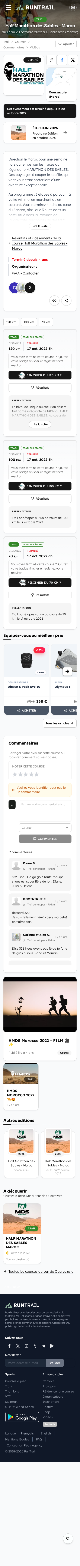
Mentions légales (17, 1439)
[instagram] (26, 1346)
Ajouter (68, 44)
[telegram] (43, 1346)
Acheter (29, 710)
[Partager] (66, 300)
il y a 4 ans (61, 865)
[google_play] (52, 1346)
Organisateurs (53, 1396)
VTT (8, 1396)
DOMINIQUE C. (35, 899)
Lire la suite (40, 226)
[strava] (35, 1346)
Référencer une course (58, 1391)
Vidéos (48, 1417)
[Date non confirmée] (7, 1253)
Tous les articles (57, 723)
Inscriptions (51, 1402)
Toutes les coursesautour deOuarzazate (41, 1271)
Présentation (21, 400)
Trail (6, 42)
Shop (46, 1412)
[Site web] (51, 60)
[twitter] (73, 60)
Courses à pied (15, 1381)
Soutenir (50, 1424)
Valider (55, 1363)
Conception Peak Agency (24, 1445)
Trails (9, 1386)
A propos (49, 1386)
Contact (48, 1381)
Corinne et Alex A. (36, 935)
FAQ (39, 1439)
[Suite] (67, 671)
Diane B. (29, 863)
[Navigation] (8, 7)
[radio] (15, 774)
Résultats (42, 388)
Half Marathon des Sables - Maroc (21, 1242)
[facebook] (62, 60)
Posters (48, 1407)
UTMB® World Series (19, 1407)
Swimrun (11, 1402)
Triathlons (12, 1391)
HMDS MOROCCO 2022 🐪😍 (20, 1095)
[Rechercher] (68, 1538)
